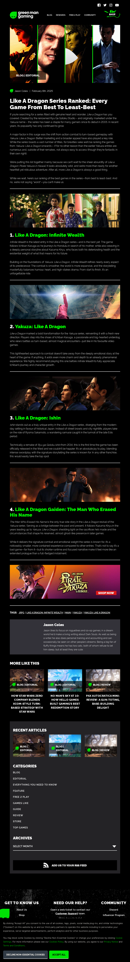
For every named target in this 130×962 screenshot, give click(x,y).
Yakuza (77, 612)
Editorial (20, 778)
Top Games (20, 827)
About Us (21, 909)
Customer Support (66, 913)
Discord (113, 909)
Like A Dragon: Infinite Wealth (49, 234)
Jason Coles (21, 90)
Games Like (21, 803)
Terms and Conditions (14, 945)
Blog (49, 15)
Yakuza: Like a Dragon (97, 612)
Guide (17, 809)
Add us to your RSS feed (69, 865)
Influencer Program (114, 915)
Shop (112, 14)
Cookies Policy (56, 941)
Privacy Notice (111, 941)
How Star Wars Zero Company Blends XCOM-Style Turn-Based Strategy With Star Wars (27, 703)
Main (68, 612)
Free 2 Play (74, 15)
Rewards (60, 15)
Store (17, 821)
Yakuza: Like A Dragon (40, 326)
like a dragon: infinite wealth (44, 612)
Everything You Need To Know (35, 784)
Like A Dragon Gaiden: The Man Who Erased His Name (63, 512)
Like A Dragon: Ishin (38, 417)
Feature (19, 790)
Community (90, 15)
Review (18, 815)
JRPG (21, 612)
